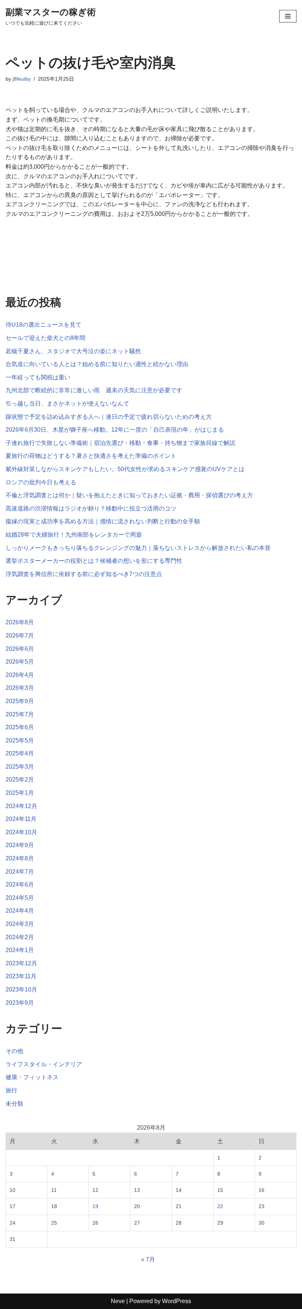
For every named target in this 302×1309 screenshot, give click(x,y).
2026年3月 (20, 688)
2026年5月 (20, 662)
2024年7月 (20, 871)
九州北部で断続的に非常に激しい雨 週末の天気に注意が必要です (94, 390)
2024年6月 (20, 884)
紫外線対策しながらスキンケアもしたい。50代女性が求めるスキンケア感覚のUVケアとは (125, 469)
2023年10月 (21, 989)
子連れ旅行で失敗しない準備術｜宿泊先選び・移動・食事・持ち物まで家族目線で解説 (120, 443)
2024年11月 (21, 819)
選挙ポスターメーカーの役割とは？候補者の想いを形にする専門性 (94, 561)
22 (220, 1206)
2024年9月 (20, 845)
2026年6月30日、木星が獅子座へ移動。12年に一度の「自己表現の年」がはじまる (115, 430)
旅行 (11, 1090)
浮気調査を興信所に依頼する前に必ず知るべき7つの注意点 (84, 574)
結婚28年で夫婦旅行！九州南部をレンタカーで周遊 (74, 534)
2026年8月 (20, 622)
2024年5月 (20, 898)
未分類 (14, 1104)
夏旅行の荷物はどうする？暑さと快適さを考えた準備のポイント (91, 456)
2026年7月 (20, 635)
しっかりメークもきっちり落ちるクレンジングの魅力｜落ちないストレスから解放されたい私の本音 (138, 548)
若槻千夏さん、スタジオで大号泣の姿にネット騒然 (73, 351)
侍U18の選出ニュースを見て (43, 325)
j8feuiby (22, 79)
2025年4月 (20, 753)
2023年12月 (21, 963)
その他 (14, 1051)
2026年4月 (20, 675)
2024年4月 (20, 911)
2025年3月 (20, 767)
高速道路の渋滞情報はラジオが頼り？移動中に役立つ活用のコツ (91, 508)
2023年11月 (21, 976)
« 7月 (148, 1259)
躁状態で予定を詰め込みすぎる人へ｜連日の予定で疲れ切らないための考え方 (109, 417)
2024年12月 (21, 806)
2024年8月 (20, 858)
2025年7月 (20, 714)
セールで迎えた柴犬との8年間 (45, 338)
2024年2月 (20, 937)
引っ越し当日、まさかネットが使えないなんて (67, 403)
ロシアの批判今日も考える (41, 482)
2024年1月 (20, 950)
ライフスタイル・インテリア (44, 1064)
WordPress (176, 1301)
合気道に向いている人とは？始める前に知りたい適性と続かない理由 (97, 364)
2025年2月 (20, 779)
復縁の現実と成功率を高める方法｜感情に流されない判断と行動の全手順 (103, 521)
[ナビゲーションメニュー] (287, 16)
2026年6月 (20, 649)
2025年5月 (20, 740)
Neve (118, 1301)
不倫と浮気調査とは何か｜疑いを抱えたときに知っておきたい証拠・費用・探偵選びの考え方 (129, 495)
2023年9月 (20, 1003)
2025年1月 (20, 793)
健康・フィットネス (32, 1077)
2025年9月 (20, 701)
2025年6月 (20, 727)
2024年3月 (20, 924)
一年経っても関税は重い (38, 377)
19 (95, 1206)
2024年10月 (21, 832)
